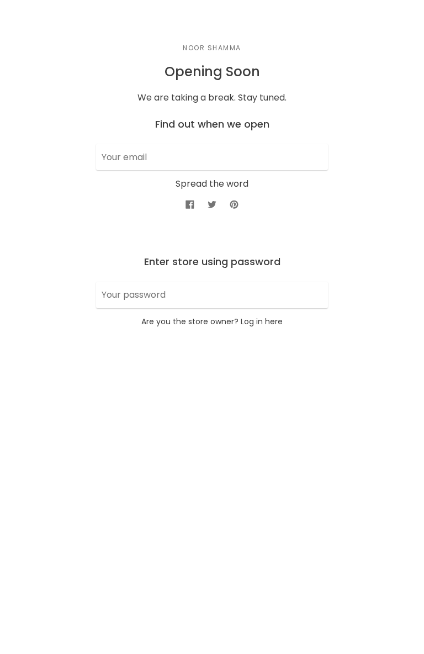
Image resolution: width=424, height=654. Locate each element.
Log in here (262, 321)
